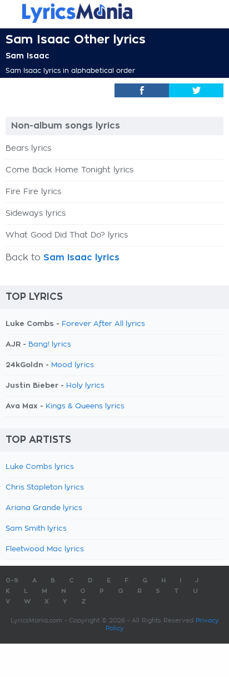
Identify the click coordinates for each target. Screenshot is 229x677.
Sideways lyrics (36, 214)
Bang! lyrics (49, 344)
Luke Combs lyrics (40, 467)
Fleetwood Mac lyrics (45, 549)
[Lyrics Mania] (114, 13)
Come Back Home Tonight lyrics (69, 170)
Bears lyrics (28, 148)
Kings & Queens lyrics (85, 406)
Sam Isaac (27, 56)
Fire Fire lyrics (33, 192)
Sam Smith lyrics (36, 528)
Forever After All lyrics (103, 324)
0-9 (12, 580)
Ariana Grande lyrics (44, 508)
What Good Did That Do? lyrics (67, 235)
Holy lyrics (85, 385)
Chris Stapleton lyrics (45, 487)
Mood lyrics (72, 365)
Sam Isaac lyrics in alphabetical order (70, 70)
